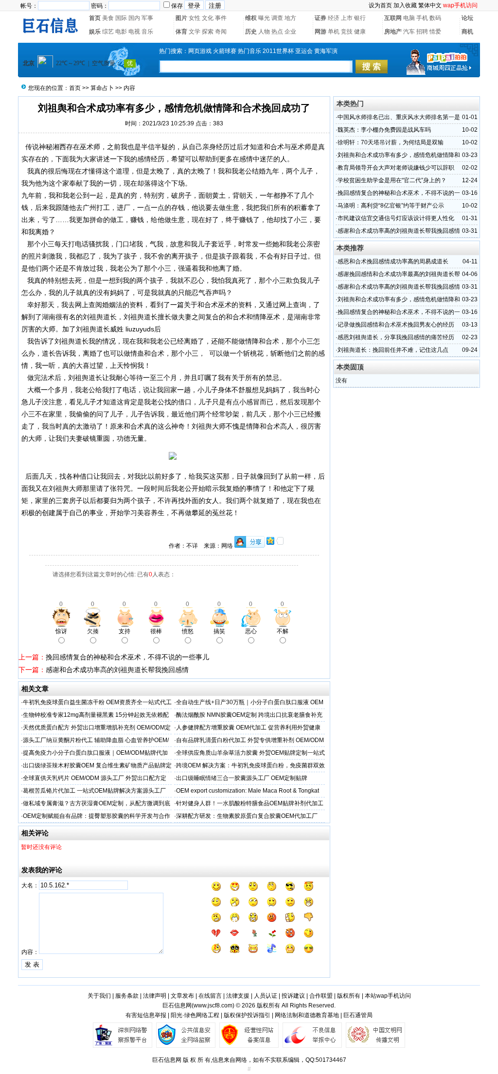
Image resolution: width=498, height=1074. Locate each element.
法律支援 (237, 995)
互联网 (393, 18)
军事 (147, 18)
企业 (290, 31)
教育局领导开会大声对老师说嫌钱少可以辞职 (396, 167)
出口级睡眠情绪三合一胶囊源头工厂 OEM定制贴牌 (241, 778)
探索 (207, 31)
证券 (320, 18)
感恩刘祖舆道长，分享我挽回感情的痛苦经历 (396, 337)
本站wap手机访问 (388, 995)
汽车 (409, 31)
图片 (181, 18)
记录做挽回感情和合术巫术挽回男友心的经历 (396, 324)
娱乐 (95, 31)
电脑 (409, 18)
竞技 (347, 31)
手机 (422, 18)
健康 (360, 31)
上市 (347, 18)
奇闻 (221, 31)
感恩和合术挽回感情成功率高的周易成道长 (393, 261)
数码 (435, 18)
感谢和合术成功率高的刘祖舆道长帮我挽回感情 (117, 670)
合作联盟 (321, 995)
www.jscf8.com (213, 1005)
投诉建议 (293, 995)
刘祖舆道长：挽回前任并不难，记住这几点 (393, 349)
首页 (95, 18)
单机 (333, 31)
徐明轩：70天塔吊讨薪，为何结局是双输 (391, 142)
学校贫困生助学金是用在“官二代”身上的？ (392, 180)
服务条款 (127, 995)
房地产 (393, 31)
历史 (251, 31)
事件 (221, 18)
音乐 (147, 31)
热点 (277, 31)
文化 (207, 18)
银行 (360, 18)
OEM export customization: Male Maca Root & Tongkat (247, 790)
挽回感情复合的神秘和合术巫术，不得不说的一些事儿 (127, 657)
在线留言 (210, 995)
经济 (333, 18)
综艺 (108, 31)
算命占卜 (102, 88)
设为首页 (380, 5)
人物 (264, 31)
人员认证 (265, 995)
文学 (194, 31)
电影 (121, 31)
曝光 (264, 18)
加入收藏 (405, 5)
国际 (121, 18)
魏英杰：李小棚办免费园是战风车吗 (384, 129)
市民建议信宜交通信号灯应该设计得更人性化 (396, 218)
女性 (194, 18)
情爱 (435, 31)
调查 (277, 18)
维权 (251, 18)
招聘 (422, 31)
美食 (108, 18)
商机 (467, 31)
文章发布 (182, 995)
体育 (181, 31)
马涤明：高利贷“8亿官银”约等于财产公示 (391, 205)
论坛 (467, 18)
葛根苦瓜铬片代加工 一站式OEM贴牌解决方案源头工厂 (94, 790)
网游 (320, 31)
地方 (290, 18)
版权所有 (348, 995)
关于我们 (99, 995)
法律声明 (154, 995)
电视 (134, 31)
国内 (134, 18)
